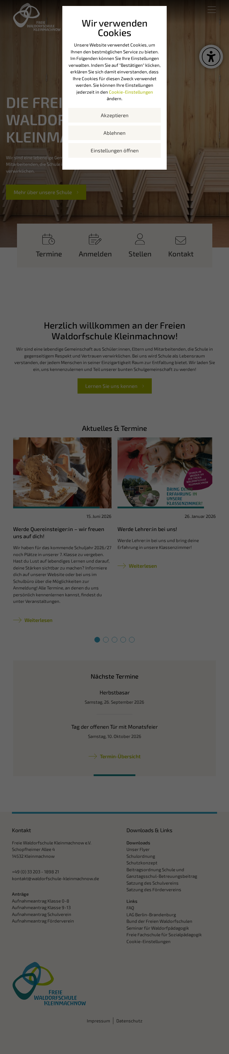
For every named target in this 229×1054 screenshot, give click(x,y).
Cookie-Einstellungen (131, 92)
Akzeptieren (115, 115)
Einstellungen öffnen (115, 150)
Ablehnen (114, 133)
